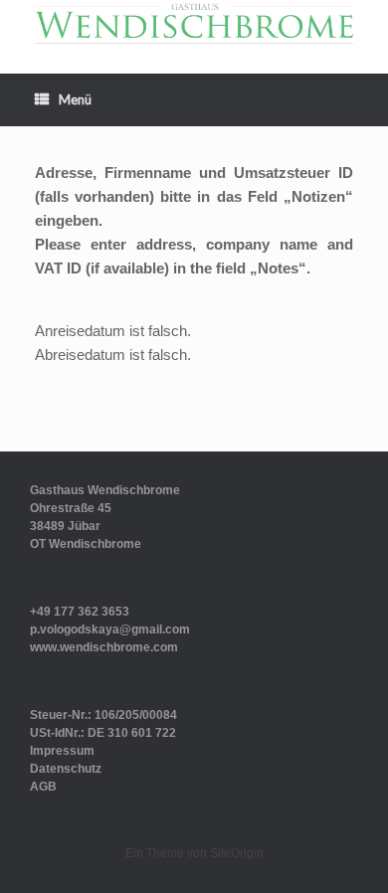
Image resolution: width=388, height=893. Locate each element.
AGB (43, 787)
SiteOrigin (237, 853)
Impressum (62, 751)
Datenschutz (65, 769)
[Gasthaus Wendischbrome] (194, 22)
